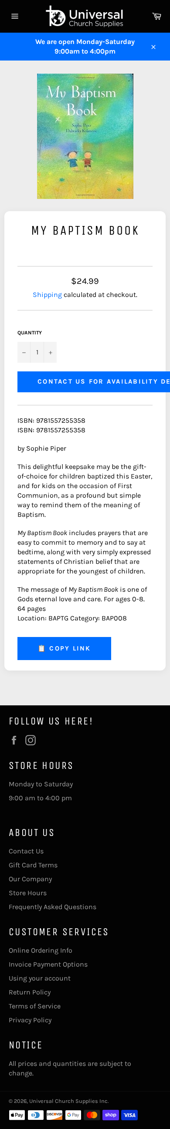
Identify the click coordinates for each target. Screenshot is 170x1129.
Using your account (40, 978)
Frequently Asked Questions (52, 907)
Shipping (47, 294)
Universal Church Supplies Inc (68, 1101)
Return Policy (30, 992)
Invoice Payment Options (48, 964)
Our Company (30, 879)
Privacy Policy (30, 1020)
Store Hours (28, 893)
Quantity (29, 333)
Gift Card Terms (33, 865)
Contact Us (26, 851)
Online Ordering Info (40, 950)
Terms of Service (35, 1006)
